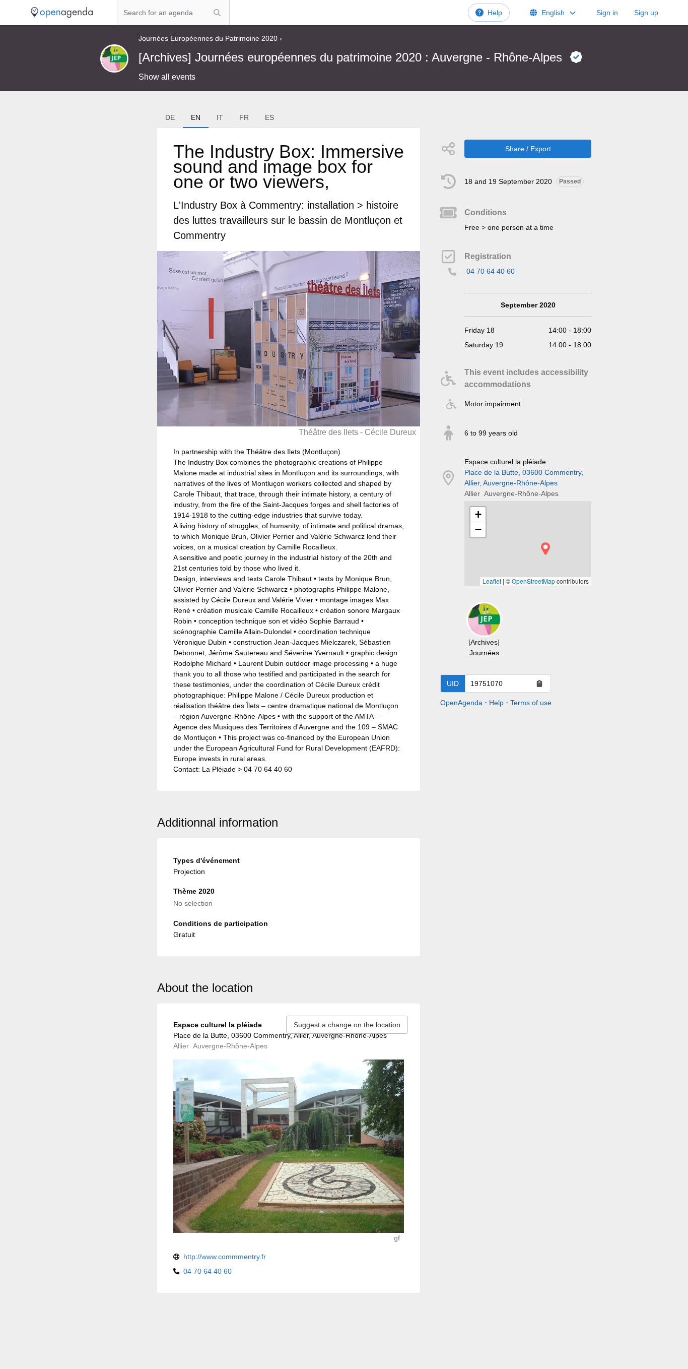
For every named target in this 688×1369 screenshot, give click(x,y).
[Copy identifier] (539, 683)
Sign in (607, 13)
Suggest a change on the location (347, 1025)
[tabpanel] (288, 459)
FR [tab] (244, 117)
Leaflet (492, 581)
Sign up (646, 13)
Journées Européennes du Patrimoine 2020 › (210, 38)
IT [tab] (220, 117)
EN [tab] (195, 117)
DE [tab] (170, 117)
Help (495, 13)
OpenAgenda (461, 703)
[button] (545, 548)
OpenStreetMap (533, 581)
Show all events (167, 77)
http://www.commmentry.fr (224, 1257)
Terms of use (531, 703)
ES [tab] (269, 117)
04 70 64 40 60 (490, 271)
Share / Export (528, 149)
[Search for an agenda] (217, 12)
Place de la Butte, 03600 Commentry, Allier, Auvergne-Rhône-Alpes (523, 477)
